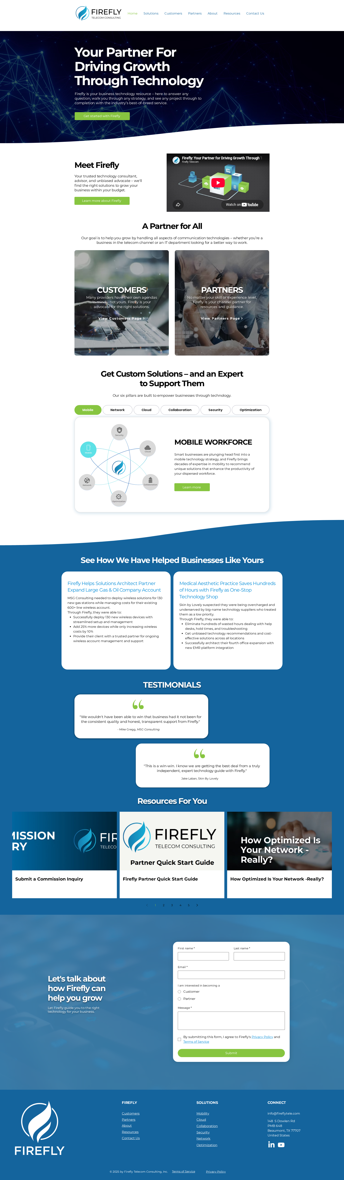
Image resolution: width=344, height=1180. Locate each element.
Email (183, 967)
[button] (151, 13)
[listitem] (116, 621)
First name (186, 948)
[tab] (88, 410)
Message (185, 1008)
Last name (242, 948)
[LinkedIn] (271, 1145)
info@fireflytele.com (284, 1113)
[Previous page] (146, 905)
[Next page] (197, 905)
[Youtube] (281, 1145)
